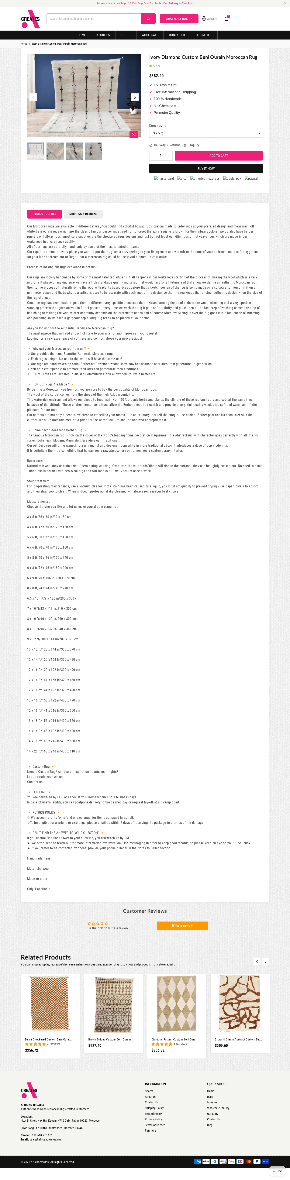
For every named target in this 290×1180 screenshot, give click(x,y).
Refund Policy (153, 1113)
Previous (33, 97)
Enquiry (193, 145)
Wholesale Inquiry (218, 1108)
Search (149, 1091)
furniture (212, 1102)
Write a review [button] (182, 926)
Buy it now (206, 169)
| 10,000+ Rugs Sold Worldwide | (145, 3)
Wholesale (150, 35)
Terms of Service (155, 1125)
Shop (124, 35)
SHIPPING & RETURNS (83, 214)
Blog (210, 1125)
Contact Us (177, 35)
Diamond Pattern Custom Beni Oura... (175, 1039)
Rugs (210, 1096)
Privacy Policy (153, 1119)
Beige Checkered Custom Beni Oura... (48, 1039)
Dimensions (157, 125)
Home (82, 35)
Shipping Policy (154, 1108)
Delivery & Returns (166, 145)
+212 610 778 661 (41, 1135)
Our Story (212, 1113)
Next (135, 97)
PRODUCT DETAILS (44, 214)
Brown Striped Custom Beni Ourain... (111, 1039)
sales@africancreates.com (46, 1139)
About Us (103, 35)
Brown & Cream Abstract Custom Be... (238, 1039)
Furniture (204, 35)
